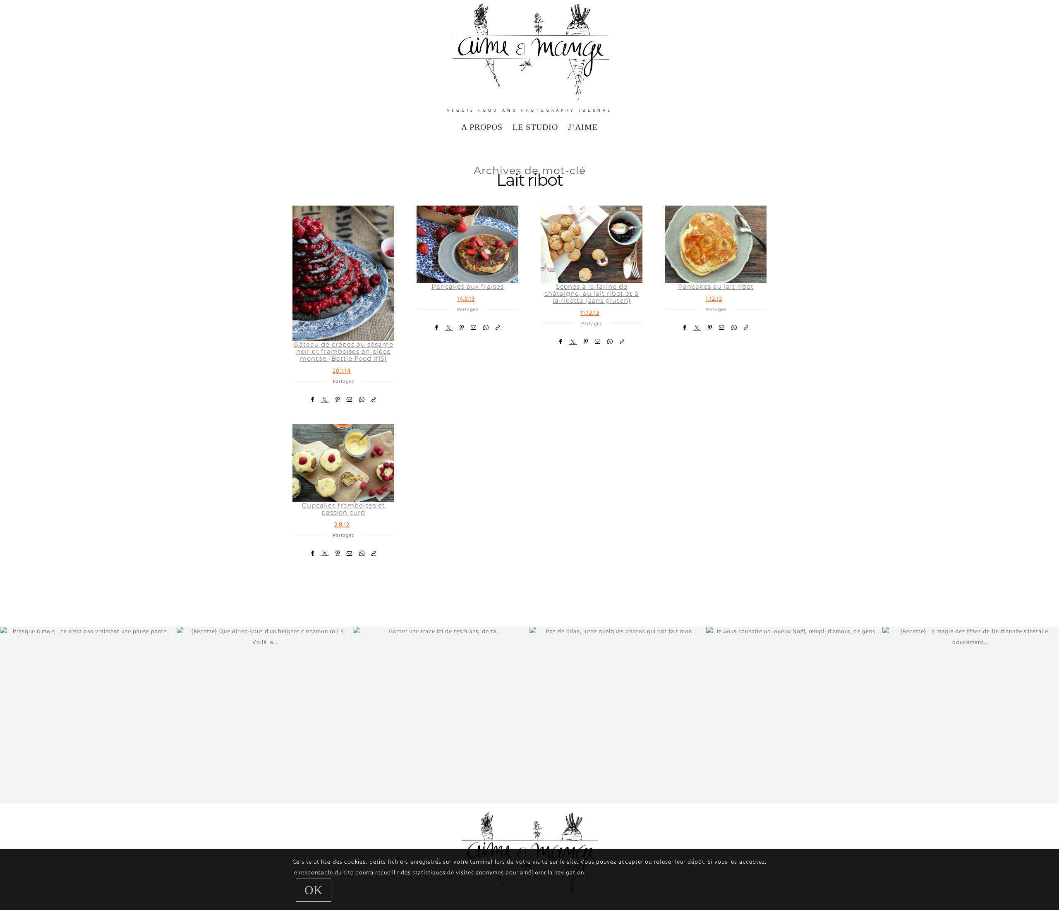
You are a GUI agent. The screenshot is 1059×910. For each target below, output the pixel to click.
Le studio (535, 127)
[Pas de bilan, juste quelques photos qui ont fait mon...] (618, 715)
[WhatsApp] (362, 399)
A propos (482, 127)
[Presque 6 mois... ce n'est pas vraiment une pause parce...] (88, 715)
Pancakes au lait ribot (716, 286)
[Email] (349, 399)
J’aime (583, 127)
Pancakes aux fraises (467, 286)
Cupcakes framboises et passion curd (343, 508)
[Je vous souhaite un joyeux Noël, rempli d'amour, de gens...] (794, 715)
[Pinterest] (338, 399)
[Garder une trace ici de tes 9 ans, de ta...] (441, 715)
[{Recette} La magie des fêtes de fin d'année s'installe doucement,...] (970, 715)
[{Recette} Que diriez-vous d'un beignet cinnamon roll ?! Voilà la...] (265, 715)
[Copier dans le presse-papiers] (374, 399)
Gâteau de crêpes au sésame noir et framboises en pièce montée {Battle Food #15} (343, 351)
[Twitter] (325, 399)
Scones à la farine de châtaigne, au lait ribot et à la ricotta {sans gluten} (591, 293)
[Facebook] (312, 399)
